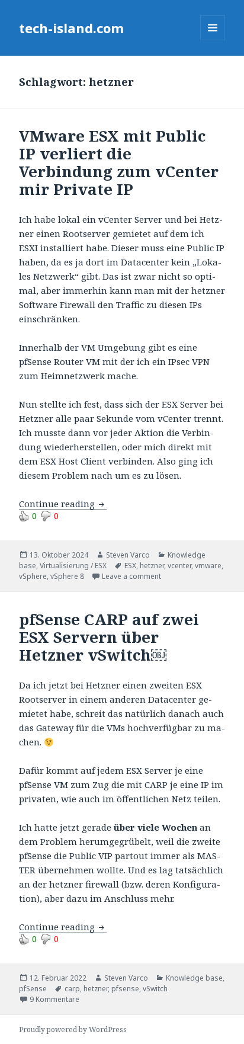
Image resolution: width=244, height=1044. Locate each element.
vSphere (33, 576)
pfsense (125, 989)
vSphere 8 (67, 576)
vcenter (179, 566)
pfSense (33, 989)
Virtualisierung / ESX (73, 566)
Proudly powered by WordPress (73, 1029)
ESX (130, 566)
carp (72, 989)
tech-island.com (71, 28)
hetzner (152, 566)
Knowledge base (194, 978)
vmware (208, 566)
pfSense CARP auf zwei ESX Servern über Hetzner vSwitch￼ (109, 637)
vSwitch (155, 989)
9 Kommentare (54, 999)
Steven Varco (128, 555)
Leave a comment (131, 576)
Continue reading (63, 504)
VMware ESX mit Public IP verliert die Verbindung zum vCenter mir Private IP (119, 162)
